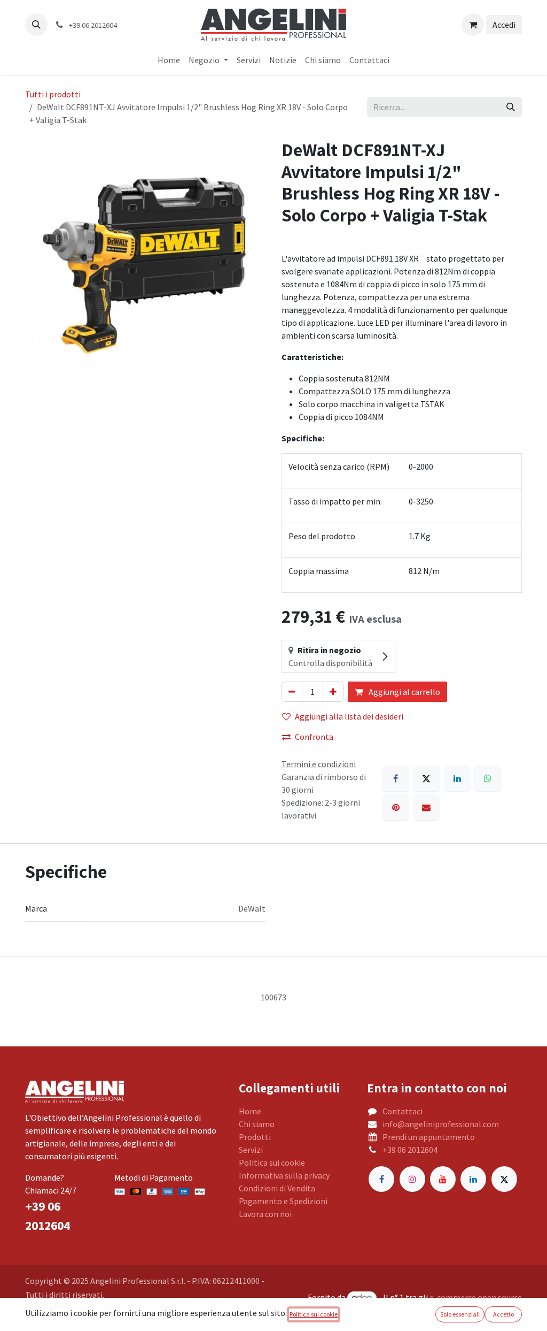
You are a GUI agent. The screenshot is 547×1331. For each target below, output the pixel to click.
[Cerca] (510, 107)
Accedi (504, 24)
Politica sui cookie (272, 1162)
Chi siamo (257, 1124)
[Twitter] (504, 1179)
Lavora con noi (265, 1213)
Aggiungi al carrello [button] (403, 691)
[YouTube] (443, 1179)
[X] (426, 778)
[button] (36, 24)
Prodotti (255, 1136)
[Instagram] (412, 1179)
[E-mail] (426, 807)
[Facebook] (396, 778)
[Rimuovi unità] (292, 692)
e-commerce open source (475, 1297)
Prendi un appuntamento (428, 1136)
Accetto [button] (503, 1314)
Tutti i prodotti (53, 94)
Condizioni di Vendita (277, 1188)
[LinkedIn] (457, 778)
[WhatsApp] (488, 778)
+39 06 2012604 (409, 1149)
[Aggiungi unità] (333, 692)
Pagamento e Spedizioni (283, 1201)
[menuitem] (168, 60)
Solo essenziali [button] (460, 1314)
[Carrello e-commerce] (473, 24)
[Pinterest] (396, 807)
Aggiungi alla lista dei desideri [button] (349, 716)
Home (250, 1111)
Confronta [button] (314, 736)
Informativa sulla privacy (284, 1175)
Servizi (251, 1149)
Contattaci (402, 1111)
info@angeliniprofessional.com (440, 1124)
